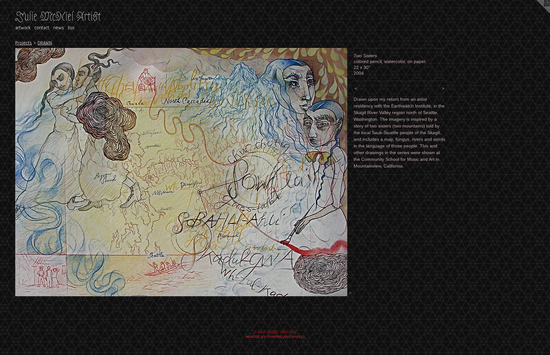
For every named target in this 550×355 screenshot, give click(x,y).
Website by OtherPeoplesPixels (275, 336)
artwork (23, 27)
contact (41, 27)
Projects (23, 43)
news (58, 27)
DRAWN (45, 43)
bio (71, 27)
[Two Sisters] (181, 172)
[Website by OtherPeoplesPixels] (537, 12)
